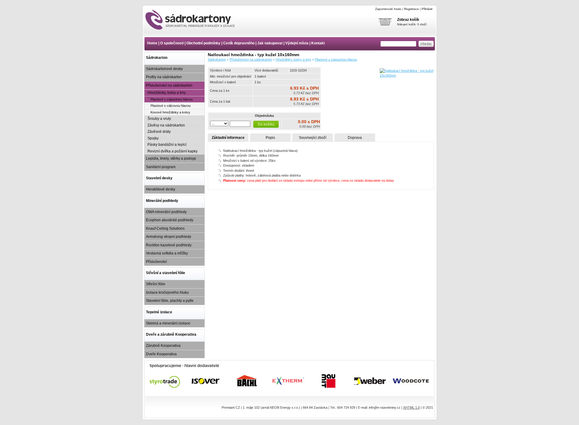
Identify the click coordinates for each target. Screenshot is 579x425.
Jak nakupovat (270, 43)
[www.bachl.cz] (247, 380)
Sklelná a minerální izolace (168, 323)
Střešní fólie (155, 284)
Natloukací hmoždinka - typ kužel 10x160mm (195, 20)
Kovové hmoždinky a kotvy (170, 112)
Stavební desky (159, 178)
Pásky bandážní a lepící (166, 144)
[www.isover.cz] (206, 380)
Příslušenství (156, 262)
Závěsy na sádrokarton (166, 125)
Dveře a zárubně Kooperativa (171, 334)
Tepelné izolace (159, 312)
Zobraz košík (408, 20)
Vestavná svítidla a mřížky (167, 253)
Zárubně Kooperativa (163, 346)
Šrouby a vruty (159, 119)
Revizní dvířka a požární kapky (172, 151)
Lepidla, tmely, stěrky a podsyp (171, 158)
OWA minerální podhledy (166, 212)
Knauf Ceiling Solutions (165, 228)
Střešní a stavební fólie (165, 273)
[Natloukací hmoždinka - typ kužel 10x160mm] (407, 75)
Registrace (411, 9)
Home (152, 43)
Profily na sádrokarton (164, 77)
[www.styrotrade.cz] (165, 380)
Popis (270, 138)
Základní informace (228, 138)
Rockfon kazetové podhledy (168, 245)
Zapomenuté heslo (388, 9)
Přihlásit (427, 9)
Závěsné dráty (159, 131)
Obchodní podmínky (203, 43)
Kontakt (318, 43)
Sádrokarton (156, 58)
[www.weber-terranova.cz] (370, 380)
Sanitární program (161, 167)
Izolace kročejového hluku (167, 292)
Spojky (153, 138)
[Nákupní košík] (385, 29)
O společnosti (172, 43)
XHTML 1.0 (411, 407)
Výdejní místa (296, 43)
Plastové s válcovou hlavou (170, 105)
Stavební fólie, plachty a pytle (170, 301)
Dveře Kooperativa (161, 354)
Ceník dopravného (239, 43)
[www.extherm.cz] (288, 380)
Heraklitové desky (160, 189)
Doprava (355, 138)
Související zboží (312, 138)
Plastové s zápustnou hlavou (171, 99)
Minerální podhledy (162, 201)
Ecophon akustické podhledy (169, 220)
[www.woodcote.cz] (411, 380)
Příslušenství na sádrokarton (169, 85)
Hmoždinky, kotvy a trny (166, 93)
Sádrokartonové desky (164, 69)
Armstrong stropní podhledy (168, 237)
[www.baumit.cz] (329, 380)
